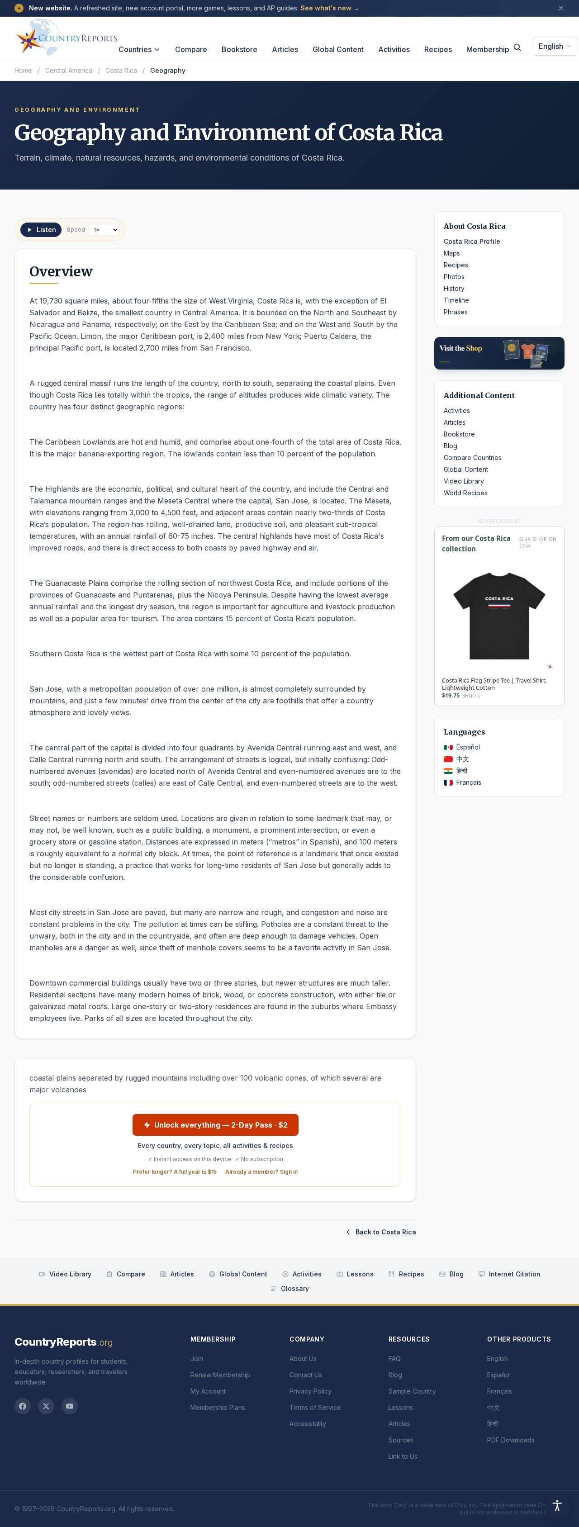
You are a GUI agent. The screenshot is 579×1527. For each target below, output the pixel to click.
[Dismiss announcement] (560, 8)
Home (23, 70)
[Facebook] (22, 1406)
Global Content (338, 49)
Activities (394, 49)
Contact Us (306, 1375)
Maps (452, 253)
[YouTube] (70, 1406)
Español (468, 747)
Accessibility (308, 1423)
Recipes (438, 49)
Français (468, 782)
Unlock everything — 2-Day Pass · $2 (221, 1124)
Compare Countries (473, 457)
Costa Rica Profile (472, 241)
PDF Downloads (511, 1440)
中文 (462, 759)
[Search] (517, 47)
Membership (487, 49)
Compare (191, 49)
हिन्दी (461, 770)
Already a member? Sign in (261, 1171)
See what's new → (330, 8)
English (551, 46)
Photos (454, 276)
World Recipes (466, 493)
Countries (135, 49)
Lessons (360, 1274)
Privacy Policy (311, 1391)
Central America (68, 70)
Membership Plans (217, 1407)
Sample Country (412, 1391)
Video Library (464, 481)
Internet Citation (515, 1274)
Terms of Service (315, 1407)
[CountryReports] (66, 35)
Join (196, 1358)
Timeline (456, 300)
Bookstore (239, 49)
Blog (450, 446)
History (454, 288)
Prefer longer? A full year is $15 (175, 1171)
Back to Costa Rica (386, 1232)
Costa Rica (121, 70)
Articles (285, 49)
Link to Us (403, 1456)
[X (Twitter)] (46, 1406)
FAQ (395, 1358)
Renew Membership (220, 1375)
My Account (208, 1391)
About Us (303, 1358)
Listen (46, 229)
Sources (401, 1440)
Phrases (456, 312)
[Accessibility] (557, 1505)
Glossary (295, 1288)
